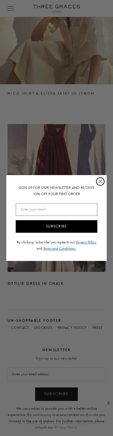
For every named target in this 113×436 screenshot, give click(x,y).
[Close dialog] (100, 181)
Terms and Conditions (59, 249)
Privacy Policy (86, 242)
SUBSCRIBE (56, 226)
